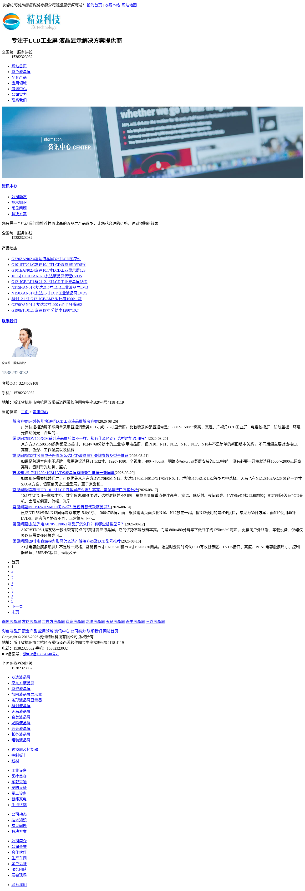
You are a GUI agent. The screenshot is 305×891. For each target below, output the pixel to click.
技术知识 (19, 820)
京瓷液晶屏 (75, 622)
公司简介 (19, 841)
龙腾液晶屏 (95, 622)
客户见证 (19, 864)
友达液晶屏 (31, 622)
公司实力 (19, 95)
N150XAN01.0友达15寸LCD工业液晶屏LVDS (49, 293)
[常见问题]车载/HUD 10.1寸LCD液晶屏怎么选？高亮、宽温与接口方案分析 (74, 490)
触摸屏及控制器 (24, 750)
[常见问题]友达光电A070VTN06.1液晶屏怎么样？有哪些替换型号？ (68, 524)
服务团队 (19, 869)
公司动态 (19, 814)
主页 (25, 412)
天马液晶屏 (115, 622)
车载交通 (19, 782)
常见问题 (19, 826)
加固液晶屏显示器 (26, 694)
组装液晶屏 (20, 740)
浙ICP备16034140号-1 (41, 654)
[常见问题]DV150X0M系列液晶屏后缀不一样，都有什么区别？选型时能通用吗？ (79, 438)
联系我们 (19, 100)
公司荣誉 (19, 847)
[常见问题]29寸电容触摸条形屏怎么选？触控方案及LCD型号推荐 (66, 541)
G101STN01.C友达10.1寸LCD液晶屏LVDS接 (48, 265)
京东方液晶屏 (53, 622)
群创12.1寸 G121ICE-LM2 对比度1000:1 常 (46, 299)
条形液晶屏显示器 (26, 700)
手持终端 (19, 805)
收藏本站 (112, 5)
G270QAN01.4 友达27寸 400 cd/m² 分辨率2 (46, 305)
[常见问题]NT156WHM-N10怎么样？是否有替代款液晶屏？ (61, 507)
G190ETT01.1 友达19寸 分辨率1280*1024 (45, 310)
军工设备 (19, 793)
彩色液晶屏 (20, 72)
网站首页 (19, 66)
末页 (15, 612)
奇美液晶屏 (135, 622)
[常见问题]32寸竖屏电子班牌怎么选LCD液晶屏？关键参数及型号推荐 (69, 456)
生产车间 (19, 858)
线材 (15, 761)
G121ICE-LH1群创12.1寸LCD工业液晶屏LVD (49, 282)
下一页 (17, 606)
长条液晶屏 (20, 734)
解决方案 (19, 831)
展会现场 (19, 875)
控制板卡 (19, 755)
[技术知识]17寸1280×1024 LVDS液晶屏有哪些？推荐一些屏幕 (63, 473)
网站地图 (129, 5)
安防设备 (19, 788)
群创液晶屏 (11, 622)
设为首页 (94, 5)
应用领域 (19, 83)
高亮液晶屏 (20, 729)
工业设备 (19, 771)
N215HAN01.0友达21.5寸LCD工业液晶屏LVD (49, 287)
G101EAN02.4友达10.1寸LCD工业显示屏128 (48, 270)
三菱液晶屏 (155, 622)
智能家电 (19, 799)
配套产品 (19, 77)
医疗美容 (19, 776)
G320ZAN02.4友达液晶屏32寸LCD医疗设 (46, 259)
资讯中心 (19, 89)
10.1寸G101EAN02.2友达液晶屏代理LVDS (46, 276)
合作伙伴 (19, 852)
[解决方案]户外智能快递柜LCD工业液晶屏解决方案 (54, 421)
